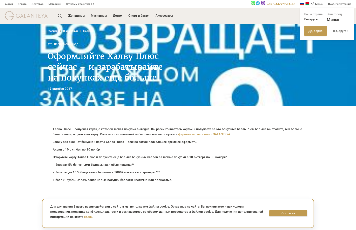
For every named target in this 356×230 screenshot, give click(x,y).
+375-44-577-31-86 (281, 4)
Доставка (37, 4)
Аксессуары (164, 16)
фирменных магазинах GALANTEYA (204, 134)
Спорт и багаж (138, 16)
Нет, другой (340, 31)
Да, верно (315, 31)
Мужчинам (99, 16)
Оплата (22, 4)
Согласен (288, 213)
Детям (117, 16)
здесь (88, 217)
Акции (9, 4)
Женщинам (76, 16)
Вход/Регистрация (339, 4)
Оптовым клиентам (78, 4)
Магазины (54, 4)
